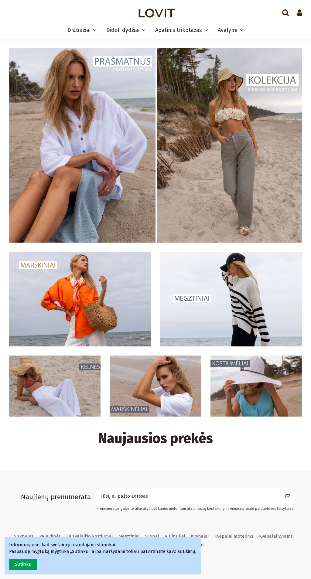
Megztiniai (128, 536)
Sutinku (23, 564)
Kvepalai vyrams (276, 536)
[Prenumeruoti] (288, 496)
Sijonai (152, 536)
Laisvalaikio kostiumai (90, 536)
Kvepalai (200, 536)
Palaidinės (50, 536)
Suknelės (23, 536)
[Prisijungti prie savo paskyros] (299, 13)
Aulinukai (175, 536)
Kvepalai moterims (233, 536)
